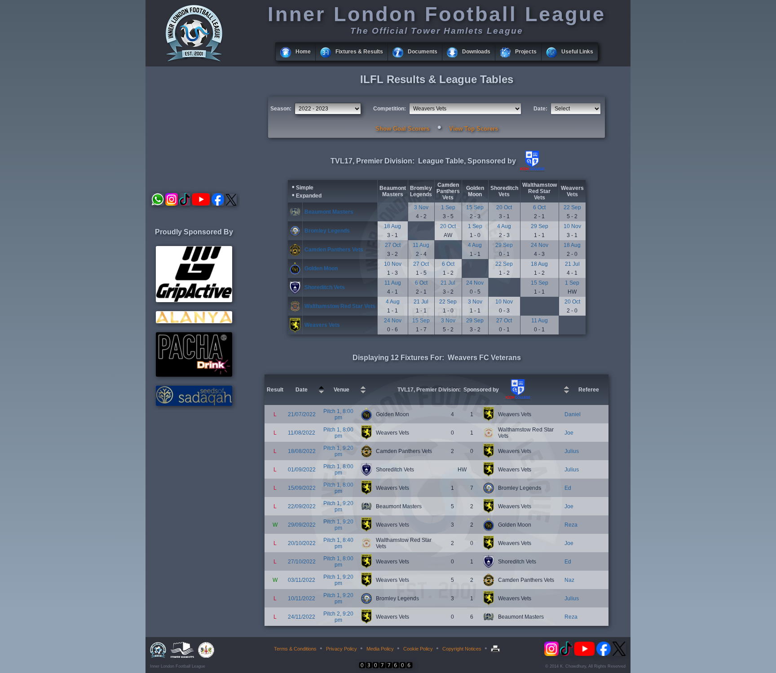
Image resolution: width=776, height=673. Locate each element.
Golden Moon (475, 191)
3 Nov (421, 207)
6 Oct (539, 207)
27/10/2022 (302, 562)
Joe (568, 433)
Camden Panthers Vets (448, 191)
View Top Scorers (473, 128)
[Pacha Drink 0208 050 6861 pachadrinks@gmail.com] (194, 375)
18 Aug (392, 226)
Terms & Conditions (295, 648)
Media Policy (380, 648)
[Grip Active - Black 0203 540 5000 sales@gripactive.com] (194, 300)
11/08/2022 (301, 433)
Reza (571, 525)
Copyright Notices (461, 648)
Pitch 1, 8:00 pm (338, 414)
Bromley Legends (421, 191)
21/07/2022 (302, 414)
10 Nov (572, 226)
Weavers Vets (572, 191)
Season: (280, 109)
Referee (588, 390)
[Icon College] (531, 170)
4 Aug (504, 226)
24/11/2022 (301, 617)
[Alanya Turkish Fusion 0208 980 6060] (194, 321)
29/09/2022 (302, 525)
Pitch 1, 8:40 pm (338, 543)
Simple (304, 188)
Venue (341, 390)
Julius (571, 451)
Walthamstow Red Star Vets (539, 191)
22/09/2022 (302, 506)
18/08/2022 (302, 451)
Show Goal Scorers (402, 128)
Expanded (309, 196)
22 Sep (572, 207)
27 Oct (393, 245)
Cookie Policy (418, 648)
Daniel (572, 414)
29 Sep (539, 226)
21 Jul (572, 264)
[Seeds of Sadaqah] (194, 404)
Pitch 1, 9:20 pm (338, 451)
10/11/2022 (301, 598)
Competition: (389, 109)
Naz (569, 580)
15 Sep (475, 207)
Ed (567, 488)
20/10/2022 (302, 543)
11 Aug (421, 245)
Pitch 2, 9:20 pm (338, 617)
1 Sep (448, 207)
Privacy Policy (341, 648)
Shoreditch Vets (504, 191)
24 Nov (539, 245)
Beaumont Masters (392, 191)
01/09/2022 (302, 469)
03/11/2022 (301, 580)
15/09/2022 (302, 488)
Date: (540, 109)
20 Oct (504, 207)
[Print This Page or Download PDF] (496, 648)
